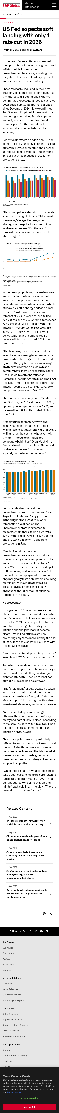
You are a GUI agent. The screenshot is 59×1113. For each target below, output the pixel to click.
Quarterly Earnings (12, 994)
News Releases (10, 989)
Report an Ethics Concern (15, 1025)
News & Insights (13, 14)
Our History (8, 953)
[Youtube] (41, 931)
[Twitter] (24, 931)
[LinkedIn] (47, 931)
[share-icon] (51, 914)
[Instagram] (35, 931)
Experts (6, 1066)
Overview (7, 983)
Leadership (8, 1061)
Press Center (9, 964)
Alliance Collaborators (14, 1036)
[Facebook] (30, 931)
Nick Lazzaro (34, 49)
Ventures (7, 959)
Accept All (29, 1107)
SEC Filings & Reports (13, 1000)
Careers (6, 1050)
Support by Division (12, 1019)
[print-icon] (44, 914)
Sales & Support (11, 1014)
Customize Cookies (29, 1098)
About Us (7, 970)
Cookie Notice (14, 1092)
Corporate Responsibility (15, 1055)
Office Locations (11, 1030)
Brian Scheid (13, 49)
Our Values (8, 948)
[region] (29, 1090)
